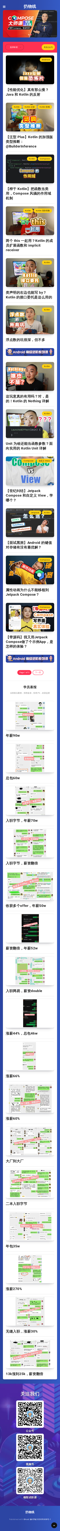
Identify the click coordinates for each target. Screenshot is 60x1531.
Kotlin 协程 (45, 107)
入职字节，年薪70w (22, 821)
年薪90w (13, 736)
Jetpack (35, 512)
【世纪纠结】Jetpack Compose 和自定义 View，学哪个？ (29, 495)
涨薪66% (13, 1076)
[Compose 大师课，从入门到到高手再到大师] (30, 23)
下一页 (38, 672)
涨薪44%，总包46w (22, 1033)
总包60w (13, 778)
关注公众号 (48, 47)
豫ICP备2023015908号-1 (40, 1519)
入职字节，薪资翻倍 (22, 863)
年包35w (13, 1246)
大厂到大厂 (15, 1161)
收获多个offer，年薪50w (26, 906)
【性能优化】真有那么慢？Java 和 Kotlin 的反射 (27, 92)
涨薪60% (13, 1119)
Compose (45, 158)
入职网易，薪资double (24, 991)
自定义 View (44, 460)
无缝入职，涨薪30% (22, 1331)
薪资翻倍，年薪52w (22, 948)
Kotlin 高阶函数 (43, 210)
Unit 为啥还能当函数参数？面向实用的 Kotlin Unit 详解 (29, 446)
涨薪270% (14, 1289)
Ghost (27, 1519)
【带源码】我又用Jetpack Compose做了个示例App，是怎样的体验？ (29, 642)
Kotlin (17, 107)
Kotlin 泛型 (30, 107)
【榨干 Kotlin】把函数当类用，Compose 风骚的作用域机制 (28, 193)
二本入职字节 (16, 1204)
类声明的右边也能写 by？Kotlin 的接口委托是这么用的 (29, 295)
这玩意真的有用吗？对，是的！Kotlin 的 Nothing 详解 (27, 398)
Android (46, 59)
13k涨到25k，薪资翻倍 (24, 1374)
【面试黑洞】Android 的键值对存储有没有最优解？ (29, 545)
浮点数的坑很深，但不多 (25, 340)
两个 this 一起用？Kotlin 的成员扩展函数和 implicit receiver (29, 245)
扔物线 (30, 6)
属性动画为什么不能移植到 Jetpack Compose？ (27, 592)
